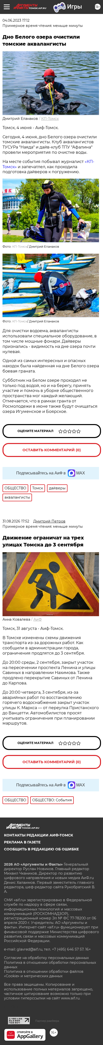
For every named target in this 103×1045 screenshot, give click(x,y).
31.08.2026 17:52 (15, 521)
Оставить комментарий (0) (51, 450)
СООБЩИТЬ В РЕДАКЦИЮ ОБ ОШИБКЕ (41, 849)
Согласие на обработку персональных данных (46, 958)
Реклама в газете (22, 842)
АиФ (38, 619)
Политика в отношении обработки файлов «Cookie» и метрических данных (44, 973)
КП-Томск (50, 118)
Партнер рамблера (47, 1020)
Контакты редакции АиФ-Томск (38, 835)
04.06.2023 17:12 (16, 20)
